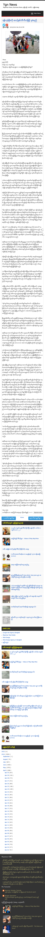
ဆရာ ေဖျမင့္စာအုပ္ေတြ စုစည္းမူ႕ (20, 565)
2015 (3, 752)
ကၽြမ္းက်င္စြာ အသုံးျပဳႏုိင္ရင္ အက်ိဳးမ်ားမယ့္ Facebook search (20, 892)
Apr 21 (7, 798)
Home (22, 517)
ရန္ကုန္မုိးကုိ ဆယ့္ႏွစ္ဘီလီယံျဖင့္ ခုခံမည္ (20, 20)
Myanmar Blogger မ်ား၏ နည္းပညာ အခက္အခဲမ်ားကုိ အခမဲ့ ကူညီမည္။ (22, 898)
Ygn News (10, 5)
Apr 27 (7, 781)
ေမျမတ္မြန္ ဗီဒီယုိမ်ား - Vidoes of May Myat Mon (25, 539)
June (4, 765)
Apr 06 (7, 839)
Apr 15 (7, 814)
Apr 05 (7, 842)
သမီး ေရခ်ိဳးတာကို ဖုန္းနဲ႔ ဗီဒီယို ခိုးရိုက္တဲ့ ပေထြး (16, 549)
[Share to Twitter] (4, 25)
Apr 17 (7, 809)
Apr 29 (7, 775)
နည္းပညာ (5, 642)
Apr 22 (7, 795)
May (4, 768)
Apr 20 (7, 800)
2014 (3, 754)
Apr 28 (7, 778)
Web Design (6, 638)
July (4, 762)
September (6, 757)
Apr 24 (7, 789)
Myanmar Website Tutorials (13, 891)
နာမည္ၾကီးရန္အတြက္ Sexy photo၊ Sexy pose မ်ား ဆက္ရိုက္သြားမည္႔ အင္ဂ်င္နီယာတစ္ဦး (26, 576)
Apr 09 (7, 831)
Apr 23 (7, 792)
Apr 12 (7, 822)
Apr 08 (7, 833)
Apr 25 (7, 786)
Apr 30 (7, 773)
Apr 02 (7, 850)
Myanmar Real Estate (9, 635)
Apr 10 (7, 828)
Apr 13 (7, 820)
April (4, 770)
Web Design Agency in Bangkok (12, 640)
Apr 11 (7, 825)
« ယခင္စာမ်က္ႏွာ (9, 518)
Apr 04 (7, 844)
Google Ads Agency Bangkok (11, 633)
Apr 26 (7, 784)
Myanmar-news (38, 512)
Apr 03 (7, 847)
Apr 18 (7, 806)
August (5, 759)
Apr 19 (7, 803)
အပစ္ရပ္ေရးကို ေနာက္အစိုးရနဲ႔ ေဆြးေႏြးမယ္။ (23, 607)
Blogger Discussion (10, 896)
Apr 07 (7, 836)
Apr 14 (7, 817)
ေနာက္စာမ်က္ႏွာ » (35, 518)
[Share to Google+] (7, 25)
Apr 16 (7, 811)
